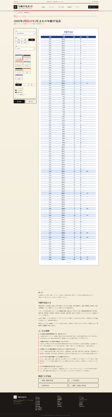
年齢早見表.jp (18, 403)
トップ (15, 12)
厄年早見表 (37, 403)
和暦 (53, 306)
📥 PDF (31, 101)
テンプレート (18, 52)
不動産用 (59, 404)
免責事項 (81, 404)
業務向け (70, 7)
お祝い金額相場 (38, 408)
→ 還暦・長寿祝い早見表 (78, 385)
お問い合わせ (81, 406)
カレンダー (51, 7)
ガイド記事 (81, 398)
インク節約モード (21, 94)
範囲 (16, 37)
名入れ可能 (59, 406)
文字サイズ (17, 82)
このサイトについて (83, 399)
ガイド (77, 7)
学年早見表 (37, 404)
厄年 (97, 306)
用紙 (16, 46)
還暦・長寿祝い (38, 409)
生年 (16, 31)
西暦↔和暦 (37, 406)
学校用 (58, 401)
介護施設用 (59, 398)
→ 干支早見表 (75, 380)
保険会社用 (59, 403)
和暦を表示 (19, 92)
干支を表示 (19, 90)
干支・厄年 (61, 7)
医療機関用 (59, 399)
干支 (39, 318)
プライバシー (81, 401)
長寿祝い (94, 313)
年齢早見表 (20, 12)
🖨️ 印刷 (19, 101)
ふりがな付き (20, 88)
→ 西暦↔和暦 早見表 (46, 380)
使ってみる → (93, 7)
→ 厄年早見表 (44, 385)
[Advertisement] (25, 128)
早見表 (43, 7)
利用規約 (81, 403)
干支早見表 (37, 401)
